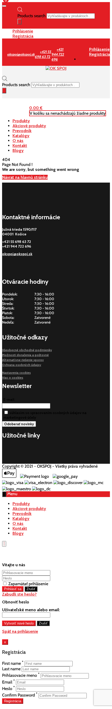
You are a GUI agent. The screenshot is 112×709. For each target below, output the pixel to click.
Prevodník (22, 130)
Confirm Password (18, 695)
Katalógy (21, 135)
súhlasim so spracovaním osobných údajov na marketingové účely (44, 415)
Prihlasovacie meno (19, 675)
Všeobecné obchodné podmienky (27, 350)
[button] (35, 107)
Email (7, 682)
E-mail (8, 399)
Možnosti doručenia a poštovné (25, 355)
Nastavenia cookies (16, 373)
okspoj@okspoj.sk (17, 254)
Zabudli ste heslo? (19, 594)
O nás (18, 140)
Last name (11, 668)
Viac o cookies (12, 377)
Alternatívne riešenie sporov (23, 360)
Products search (31, 15)
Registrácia (23, 36)
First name (11, 663)
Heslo (7, 688)
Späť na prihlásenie (20, 631)
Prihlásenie (23, 31)
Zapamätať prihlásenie (27, 583)
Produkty (21, 120)
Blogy (18, 150)
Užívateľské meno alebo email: (31, 609)
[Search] (19, 21)
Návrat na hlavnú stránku (25, 177)
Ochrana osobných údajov (21, 365)
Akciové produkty (29, 125)
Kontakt (20, 145)
